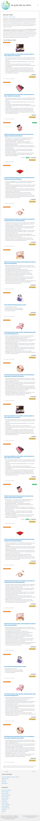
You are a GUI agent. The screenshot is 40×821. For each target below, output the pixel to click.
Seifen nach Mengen (5, 798)
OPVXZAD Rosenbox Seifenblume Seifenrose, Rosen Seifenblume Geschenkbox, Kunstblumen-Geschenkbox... (19, 375)
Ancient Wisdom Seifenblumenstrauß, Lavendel (15, 304)
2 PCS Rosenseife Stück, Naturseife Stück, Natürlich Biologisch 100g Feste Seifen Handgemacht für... (19, 333)
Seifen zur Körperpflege (6, 804)
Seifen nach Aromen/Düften (6, 790)
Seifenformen (4, 809)
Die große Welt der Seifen (21, 5)
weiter (33, 771)
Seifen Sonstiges (4, 799)
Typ (2, 812)
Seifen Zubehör (4, 801)
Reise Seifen (4, 780)
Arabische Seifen (4, 783)
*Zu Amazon (33, 76)
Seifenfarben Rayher (5, 778)
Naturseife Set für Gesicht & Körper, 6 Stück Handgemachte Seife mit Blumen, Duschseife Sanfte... (19, 262)
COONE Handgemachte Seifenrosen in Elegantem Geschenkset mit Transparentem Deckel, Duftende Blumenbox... (19, 220)
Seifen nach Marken (5, 796)
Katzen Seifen (4, 781)
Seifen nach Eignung (5, 791)
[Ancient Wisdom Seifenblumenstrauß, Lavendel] (20, 298)
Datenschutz (33, 817)
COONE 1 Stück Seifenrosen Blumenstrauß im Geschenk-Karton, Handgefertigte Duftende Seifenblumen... (18, 135)
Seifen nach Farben (5, 793)
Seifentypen (4, 811)
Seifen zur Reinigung (5, 806)
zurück (6, 771)
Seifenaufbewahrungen (6, 807)
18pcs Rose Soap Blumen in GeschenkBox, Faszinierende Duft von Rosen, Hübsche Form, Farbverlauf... (19, 55)
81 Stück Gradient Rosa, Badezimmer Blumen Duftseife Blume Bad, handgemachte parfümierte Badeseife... (19, 178)
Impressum (28, 817)
